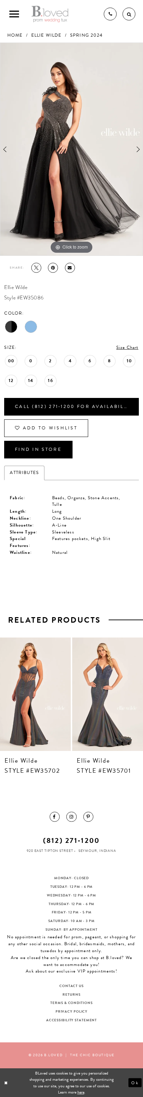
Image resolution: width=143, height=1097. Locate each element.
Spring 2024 (86, 35)
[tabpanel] (71, 149)
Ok (134, 1082)
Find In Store (38, 449)
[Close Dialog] (6, 1082)
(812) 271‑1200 (71, 840)
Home (15, 35)
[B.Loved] (50, 14)
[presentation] (35, 694)
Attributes (24, 472)
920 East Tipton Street (50, 850)
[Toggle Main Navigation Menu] (14, 14)
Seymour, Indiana (97, 850)
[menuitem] (55, 817)
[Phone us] (110, 14)
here (80, 1092)
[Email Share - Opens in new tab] (70, 268)
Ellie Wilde (46, 35)
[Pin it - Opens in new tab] (53, 268)
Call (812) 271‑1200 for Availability (74, 406)
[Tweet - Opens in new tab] (36, 268)
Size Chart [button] (127, 347)
